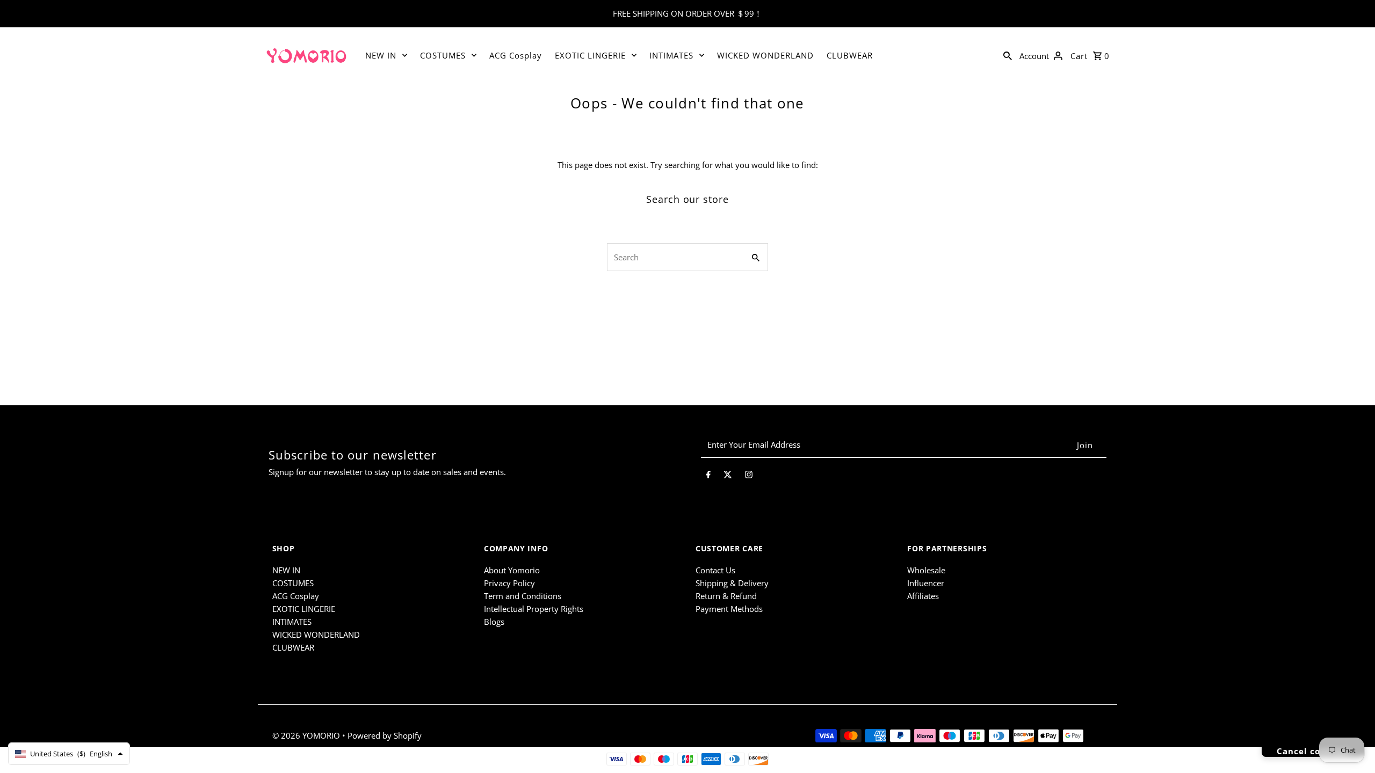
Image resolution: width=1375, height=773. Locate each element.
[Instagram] (748, 476)
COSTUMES (443, 55)
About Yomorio (512, 570)
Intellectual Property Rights (533, 608)
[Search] (1008, 55)
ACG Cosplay (515, 55)
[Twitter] (727, 476)
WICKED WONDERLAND (765, 55)
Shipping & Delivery (732, 583)
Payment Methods (729, 608)
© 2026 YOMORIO (307, 735)
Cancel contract (1313, 751)
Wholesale (926, 570)
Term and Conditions (522, 595)
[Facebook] (708, 476)
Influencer (925, 583)
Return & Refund (726, 595)
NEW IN (380, 55)
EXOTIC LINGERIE (590, 55)
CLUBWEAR (850, 55)
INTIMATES (671, 55)
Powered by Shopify (385, 735)
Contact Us (715, 570)
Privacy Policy (509, 583)
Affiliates (923, 595)
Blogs (494, 621)
